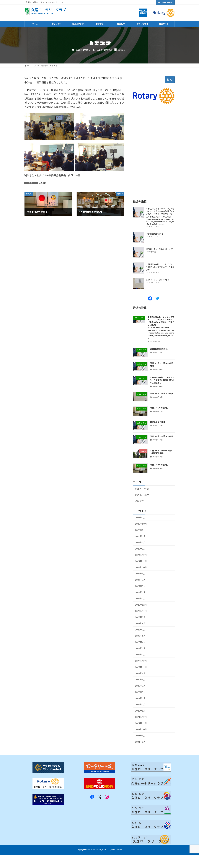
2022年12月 (141, 661)
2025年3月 (140, 542)
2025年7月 (140, 536)
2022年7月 (140, 685)
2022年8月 (140, 679)
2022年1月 (140, 710)
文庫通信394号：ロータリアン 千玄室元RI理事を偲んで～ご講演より (160, 267)
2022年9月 (140, 673)
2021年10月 (141, 729)
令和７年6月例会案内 (159, 408)
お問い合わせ (167, 2)
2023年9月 (140, 617)
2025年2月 (140, 548)
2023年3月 (140, 648)
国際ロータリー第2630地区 (157, 280)
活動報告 (42, 183)
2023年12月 (141, 605)
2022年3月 (140, 698)
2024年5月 (140, 586)
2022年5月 (140, 692)
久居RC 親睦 (142, 495)
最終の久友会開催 (157, 422)
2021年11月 (141, 723)
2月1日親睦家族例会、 (155, 234)
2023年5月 (140, 636)
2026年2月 (140, 517)
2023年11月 (141, 611)
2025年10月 (141, 523)
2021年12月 (141, 717)
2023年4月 (140, 642)
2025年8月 (140, 530)
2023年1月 (140, 654)
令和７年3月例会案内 (159, 465)
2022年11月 (141, 667)
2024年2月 (140, 598)
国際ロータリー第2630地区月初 (159, 249)
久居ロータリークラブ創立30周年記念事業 (161, 452)
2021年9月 (140, 735)
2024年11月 (141, 561)
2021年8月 (140, 741)
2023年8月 (140, 623)
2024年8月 (140, 573)
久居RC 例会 (142, 488)
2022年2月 (140, 704)
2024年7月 (140, 580)
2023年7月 (140, 629)
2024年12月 (141, 555)
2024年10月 (141, 567)
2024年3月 (140, 592)
